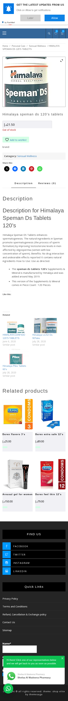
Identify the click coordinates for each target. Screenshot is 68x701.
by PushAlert (10, 20)
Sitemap (7, 630)
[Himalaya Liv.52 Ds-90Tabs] (45, 325)
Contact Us (8, 622)
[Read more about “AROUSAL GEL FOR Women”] (12, 474)
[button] (45, 414)
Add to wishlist (18, 140)
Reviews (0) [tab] (47, 183)
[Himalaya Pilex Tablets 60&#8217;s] (16, 356)
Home (5, 46)
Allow (58, 16)
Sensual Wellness (37, 46)
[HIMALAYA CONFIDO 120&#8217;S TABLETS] (16, 325)
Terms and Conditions (14, 606)
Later (40, 16)
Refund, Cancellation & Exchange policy (24, 614)
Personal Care (18, 46)
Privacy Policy (10, 598)
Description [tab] (24, 183)
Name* (6, 643)
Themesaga (36, 694)
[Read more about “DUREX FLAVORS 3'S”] (12, 414)
